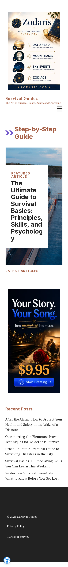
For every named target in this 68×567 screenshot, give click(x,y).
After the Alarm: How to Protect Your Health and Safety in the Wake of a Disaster (34, 424)
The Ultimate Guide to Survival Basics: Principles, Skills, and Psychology (27, 210)
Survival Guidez (22, 98)
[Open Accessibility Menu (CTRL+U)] (6, 560)
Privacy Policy (15, 526)
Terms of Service (18, 537)
